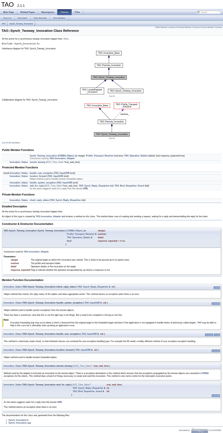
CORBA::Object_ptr (68, 156)
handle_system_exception (43, 182)
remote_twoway (37, 162)
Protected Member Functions (188, 27)
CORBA (205, 373)
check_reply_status (39, 200)
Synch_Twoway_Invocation (21, 24)
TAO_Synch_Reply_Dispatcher (94, 186)
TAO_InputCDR (61, 173)
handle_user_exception (41, 173)
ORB (85, 188)
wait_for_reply (37, 186)
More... (67, 39)
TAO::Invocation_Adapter (62, 158)
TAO (4, 24)
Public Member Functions (165, 27)
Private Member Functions (211, 27)
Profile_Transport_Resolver (99, 156)
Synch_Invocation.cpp (19, 423)
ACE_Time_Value (55, 162)
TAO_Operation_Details (136, 156)
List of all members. (11, 142)
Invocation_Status (19, 162)
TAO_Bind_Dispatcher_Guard (129, 186)
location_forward (38, 176)
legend (112, 96)
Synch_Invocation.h (18, 420)
